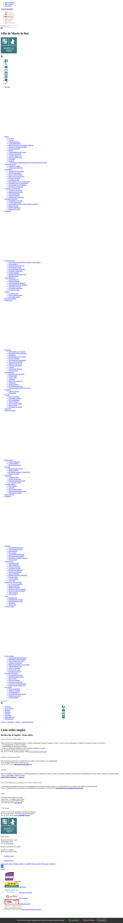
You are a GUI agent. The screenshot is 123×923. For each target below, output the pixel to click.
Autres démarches (10, 278)
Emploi (7, 292)
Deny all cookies (89, 920)
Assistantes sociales (14, 568)
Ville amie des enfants (15, 493)
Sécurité (7, 395)
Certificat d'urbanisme (15, 365)
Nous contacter (36, 864)
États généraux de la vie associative (19, 181)
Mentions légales (18, 864)
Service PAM (12, 560)
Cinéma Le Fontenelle (15, 663)
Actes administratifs (14, 143)
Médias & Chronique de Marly (17, 147)
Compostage (12, 393)
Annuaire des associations (16, 171)
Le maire (11, 138)
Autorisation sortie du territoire (17, 285)
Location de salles (13, 180)
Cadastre (11, 367)
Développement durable (15, 386)
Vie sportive (8, 687)
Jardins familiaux (13, 384)
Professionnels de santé (15, 601)
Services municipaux (14, 154)
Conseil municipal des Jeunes (17, 152)
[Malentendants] (6, 84)
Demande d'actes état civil (16, 266)
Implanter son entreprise (15, 192)
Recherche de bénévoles (15, 187)
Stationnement (12, 551)
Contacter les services (15, 155)
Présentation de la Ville (15, 200)
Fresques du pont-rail (14, 671)
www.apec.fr (18, 802)
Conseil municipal (13, 142)
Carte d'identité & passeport (16, 283)
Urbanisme (8, 350)
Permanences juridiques (15, 570)
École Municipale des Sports (17, 694)
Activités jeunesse (10, 484)
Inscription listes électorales (16, 269)
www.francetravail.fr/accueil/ (38, 751)
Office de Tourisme (14, 668)
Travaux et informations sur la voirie (19, 388)
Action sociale (9, 561)
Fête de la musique (14, 680)
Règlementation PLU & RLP (17, 357)
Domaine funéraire (14, 281)
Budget (10, 150)
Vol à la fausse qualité (15, 403)
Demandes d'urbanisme (15, 271)
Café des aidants (13, 579)
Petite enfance (9, 460)
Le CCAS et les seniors (15, 584)
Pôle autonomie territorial (16, 556)
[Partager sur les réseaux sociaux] (121, 724)
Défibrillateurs (12, 598)
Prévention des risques (15, 407)
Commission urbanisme (15, 168)
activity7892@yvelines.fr (9, 777)
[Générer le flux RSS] (114, 724)
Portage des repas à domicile (17, 589)
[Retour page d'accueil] (9, 53)
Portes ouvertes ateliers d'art (16, 685)
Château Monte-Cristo (15, 666)
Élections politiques (10, 298)
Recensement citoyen (14, 267)
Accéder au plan (8, 856)
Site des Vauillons (13, 358)
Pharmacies (11, 603)
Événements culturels (11, 673)
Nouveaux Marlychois (15, 157)
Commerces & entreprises (12, 188)
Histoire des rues (13, 206)
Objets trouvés (12, 405)
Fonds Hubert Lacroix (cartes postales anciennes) (23, 204)
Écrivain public (13, 577)
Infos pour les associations (16, 176)
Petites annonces (8, 860)
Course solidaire (13, 697)
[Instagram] (6, 71)
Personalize (102, 920)
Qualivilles (11, 159)
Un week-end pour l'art (15, 675)
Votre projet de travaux (15, 364)
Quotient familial (13, 272)
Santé (6, 596)
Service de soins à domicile (16, 591)
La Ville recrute (13, 293)
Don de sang (12, 605)
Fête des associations (14, 173)
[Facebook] (6, 62)
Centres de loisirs (13, 477)
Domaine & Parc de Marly (16, 374)
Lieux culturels (9, 656)
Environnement (9, 372)
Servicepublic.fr (13, 264)
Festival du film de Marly (16, 677)
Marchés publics (13, 276)
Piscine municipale (14, 689)
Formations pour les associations (18, 183)
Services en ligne (10, 260)
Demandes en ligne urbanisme (17, 353)
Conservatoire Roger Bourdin (17, 658)
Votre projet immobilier (15, 362)
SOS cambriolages (14, 400)
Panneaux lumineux (14, 178)
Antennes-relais (13, 370)
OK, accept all (73, 920)
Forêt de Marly (12, 376)
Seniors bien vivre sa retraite (13, 582)
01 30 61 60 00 (8, 843)
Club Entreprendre (14, 194)
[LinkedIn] (6, 74)
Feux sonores (12, 553)
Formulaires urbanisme (15, 288)
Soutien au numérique (15, 572)
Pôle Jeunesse (12, 486)
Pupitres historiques (14, 207)
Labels (3, 869)
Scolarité (7, 467)
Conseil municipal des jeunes (17, 491)
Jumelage (11, 161)
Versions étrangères (7, 9)
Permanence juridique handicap (17, 558)
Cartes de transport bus (15, 549)
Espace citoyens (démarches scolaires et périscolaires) (24, 262)
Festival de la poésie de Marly (17, 684)
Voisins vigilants (13, 402)
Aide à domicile (13, 592)
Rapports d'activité (14, 149)
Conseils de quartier (14, 166)
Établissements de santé (15, 599)
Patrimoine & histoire (11, 199)
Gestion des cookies (7, 864)
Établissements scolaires (15, 468)
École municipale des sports (16, 481)
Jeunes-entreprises (13, 195)
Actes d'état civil (13, 279)
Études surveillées (13, 474)
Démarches (10, 722)
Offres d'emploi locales (15, 295)
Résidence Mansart (14, 587)
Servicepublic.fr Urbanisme (16, 351)
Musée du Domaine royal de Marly (19, 664)
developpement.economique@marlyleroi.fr (69, 788)
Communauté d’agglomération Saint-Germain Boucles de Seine (27, 162)
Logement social (13, 563)
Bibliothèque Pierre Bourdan (17, 659)
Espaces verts (12, 377)
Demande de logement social (17, 274)
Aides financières (13, 565)
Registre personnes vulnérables (17, 575)
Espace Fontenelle (14, 586)
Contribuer (52, 864)
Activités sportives (14, 692)
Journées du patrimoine (15, 682)
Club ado (11, 488)
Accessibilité (27, 864)
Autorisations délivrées (15, 369)
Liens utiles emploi (14, 297)
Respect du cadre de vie (15, 381)
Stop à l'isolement (13, 573)
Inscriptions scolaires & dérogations (19, 472)
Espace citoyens (9, 494)
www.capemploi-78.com (22, 815)
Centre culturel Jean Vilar (16, 661)
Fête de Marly (12, 678)
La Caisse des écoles (14, 482)
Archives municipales (15, 202)
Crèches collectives (14, 462)
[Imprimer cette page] (110, 724)
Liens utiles (11, 580)
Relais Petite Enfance (14, 465)
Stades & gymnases (14, 690)
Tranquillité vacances (14, 398)
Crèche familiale (13, 463)
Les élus (10, 140)
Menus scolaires (13, 470)
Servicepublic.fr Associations (17, 185)
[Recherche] (2, 57)
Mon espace (45, 864)
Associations (8, 169)
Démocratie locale (10, 164)
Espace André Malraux (15, 175)
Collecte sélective (13, 391)
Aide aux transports (14, 566)
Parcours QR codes (14, 209)
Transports (8, 409)
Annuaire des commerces (16, 197)
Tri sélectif (8, 390)
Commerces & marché (15, 190)
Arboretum (11, 379)
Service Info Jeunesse (15, 489)
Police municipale (13, 396)
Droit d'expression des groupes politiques (20, 145)
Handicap (7, 546)
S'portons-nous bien (14, 696)
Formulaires (12, 355)
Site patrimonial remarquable (17, 360)
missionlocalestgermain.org (23, 764)
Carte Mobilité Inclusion (15, 547)
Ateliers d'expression (14, 479)
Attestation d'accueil (14, 286)
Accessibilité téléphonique (16, 554)
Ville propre (12, 383)
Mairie (7, 136)
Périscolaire (8, 475)
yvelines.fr (21, 777)
